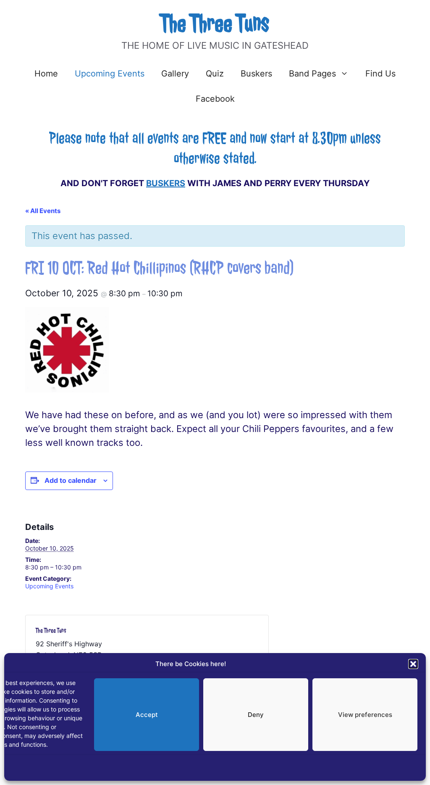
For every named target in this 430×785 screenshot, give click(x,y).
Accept (147, 715)
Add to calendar (71, 480)
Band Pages (312, 73)
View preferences (365, 715)
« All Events (42, 211)
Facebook (215, 99)
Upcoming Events (109, 73)
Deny (256, 715)
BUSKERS (165, 183)
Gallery (175, 73)
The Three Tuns (215, 23)
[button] (413, 664)
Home (46, 73)
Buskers (256, 73)
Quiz (215, 73)
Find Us (380, 73)
